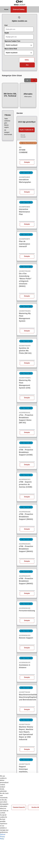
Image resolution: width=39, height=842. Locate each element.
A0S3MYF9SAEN (25, 311)
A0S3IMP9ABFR (24, 239)
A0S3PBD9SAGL (24, 412)
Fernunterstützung (27, 611)
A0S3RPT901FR (24, 764)
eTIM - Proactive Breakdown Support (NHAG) (26, 516)
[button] (27, 129)
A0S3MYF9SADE (25, 271)
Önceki (23, 135)
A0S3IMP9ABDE (24, 177)
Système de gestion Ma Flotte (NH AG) (25, 350)
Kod (6, 25)
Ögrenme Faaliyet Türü (12, 41)
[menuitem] (6, 9)
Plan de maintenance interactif (24, 243)
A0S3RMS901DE (24, 608)
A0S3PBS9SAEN (24, 544)
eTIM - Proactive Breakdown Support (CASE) (26, 452)
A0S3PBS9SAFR (24, 576)
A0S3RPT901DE (24, 692)
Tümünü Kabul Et (19, 807)
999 (20, 147)
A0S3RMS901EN (24, 635)
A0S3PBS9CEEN (25, 447)
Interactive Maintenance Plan (24, 211)
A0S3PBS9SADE (24, 511)
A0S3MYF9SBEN (25, 378)
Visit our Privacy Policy (2, 836)
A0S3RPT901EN (24, 724)
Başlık (7, 33)
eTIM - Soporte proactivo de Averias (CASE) (25, 484)
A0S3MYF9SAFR (24, 345)
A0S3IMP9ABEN (24, 207)
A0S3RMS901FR (24, 662)
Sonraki (23, 137)
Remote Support (26, 638)
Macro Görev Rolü (11, 48)
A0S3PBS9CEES (24, 479)
